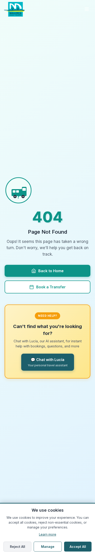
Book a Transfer (51, 287)
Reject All (17, 547)
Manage (47, 547)
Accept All (78, 547)
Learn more (47, 534)
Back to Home (51, 271)
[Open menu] (86, 9)
